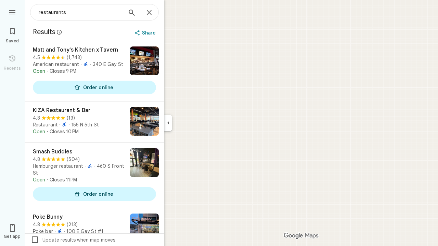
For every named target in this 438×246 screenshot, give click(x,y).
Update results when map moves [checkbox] (73, 240)
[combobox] (80, 12)
